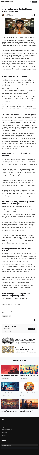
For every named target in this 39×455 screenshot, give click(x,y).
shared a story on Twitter (18, 37)
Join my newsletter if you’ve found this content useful (15, 298)
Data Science (4, 435)
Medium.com (17, 304)
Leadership (4, 432)
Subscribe (34, 1)
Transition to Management (7, 434)
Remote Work (5, 6)
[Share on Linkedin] (36, 15)
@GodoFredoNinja (30, 452)
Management (4, 430)
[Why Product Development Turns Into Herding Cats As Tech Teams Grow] (8, 349)
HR (9, 316)
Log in (30, 1)
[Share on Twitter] (33, 15)
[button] (24, 2)
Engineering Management (7, 429)
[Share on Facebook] (34, 15)
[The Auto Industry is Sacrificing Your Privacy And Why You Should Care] (8, 340)
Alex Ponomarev (7, 14)
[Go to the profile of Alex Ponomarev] (3, 15)
